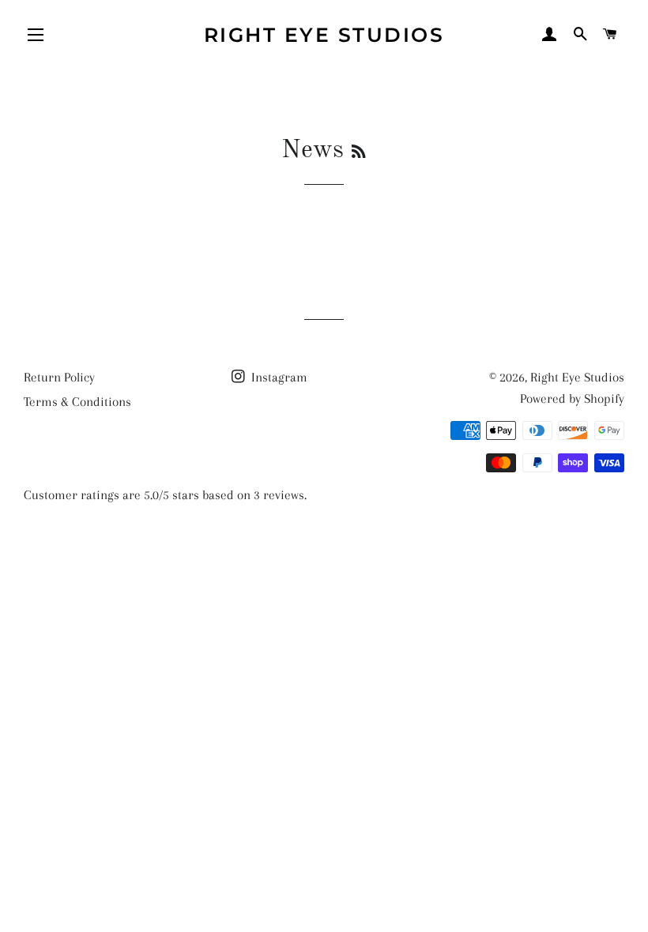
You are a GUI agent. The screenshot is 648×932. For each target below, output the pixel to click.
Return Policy (59, 377)
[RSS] (358, 153)
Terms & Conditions (77, 401)
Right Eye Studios (324, 35)
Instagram (277, 377)
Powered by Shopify (572, 398)
